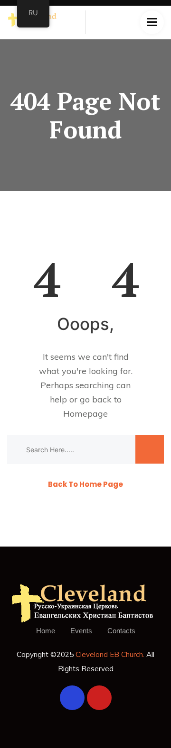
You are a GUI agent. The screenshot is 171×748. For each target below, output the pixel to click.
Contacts (121, 631)
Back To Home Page (85, 484)
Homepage (85, 413)
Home (45, 631)
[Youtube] (99, 697)
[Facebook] (72, 697)
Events (81, 631)
